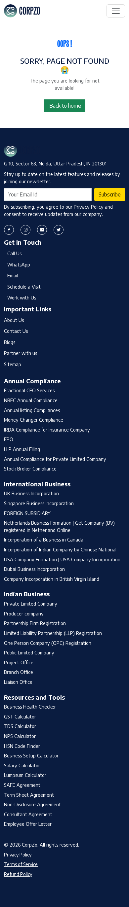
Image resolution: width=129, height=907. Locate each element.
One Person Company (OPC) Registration (47, 643)
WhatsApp (18, 264)
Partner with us (20, 353)
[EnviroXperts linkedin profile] (42, 230)
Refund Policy (18, 874)
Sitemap (12, 364)
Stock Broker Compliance (30, 468)
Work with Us (21, 297)
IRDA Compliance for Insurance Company (47, 430)
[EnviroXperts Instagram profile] (25, 230)
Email (12, 275)
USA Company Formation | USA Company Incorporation (62, 559)
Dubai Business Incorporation (34, 569)
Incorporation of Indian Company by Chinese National (60, 549)
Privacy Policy (17, 854)
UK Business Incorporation (31, 493)
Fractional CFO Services (29, 390)
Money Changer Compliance (33, 420)
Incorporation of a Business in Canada (43, 539)
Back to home (65, 105)
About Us (14, 320)
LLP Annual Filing (22, 449)
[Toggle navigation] (116, 10)
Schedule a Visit (24, 287)
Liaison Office (18, 682)
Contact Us (16, 331)
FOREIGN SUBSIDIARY (27, 513)
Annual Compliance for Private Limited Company (55, 459)
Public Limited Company (29, 652)
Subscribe (110, 194)
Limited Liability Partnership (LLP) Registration (53, 633)
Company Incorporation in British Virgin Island (51, 579)
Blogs (9, 342)
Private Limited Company (30, 604)
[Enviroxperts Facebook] (9, 230)
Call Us (14, 253)
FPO (8, 439)
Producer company (24, 613)
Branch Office (18, 672)
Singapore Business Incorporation (39, 503)
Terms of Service (21, 864)
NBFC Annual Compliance (31, 400)
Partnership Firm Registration (35, 623)
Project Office (18, 662)
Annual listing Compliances (32, 410)
